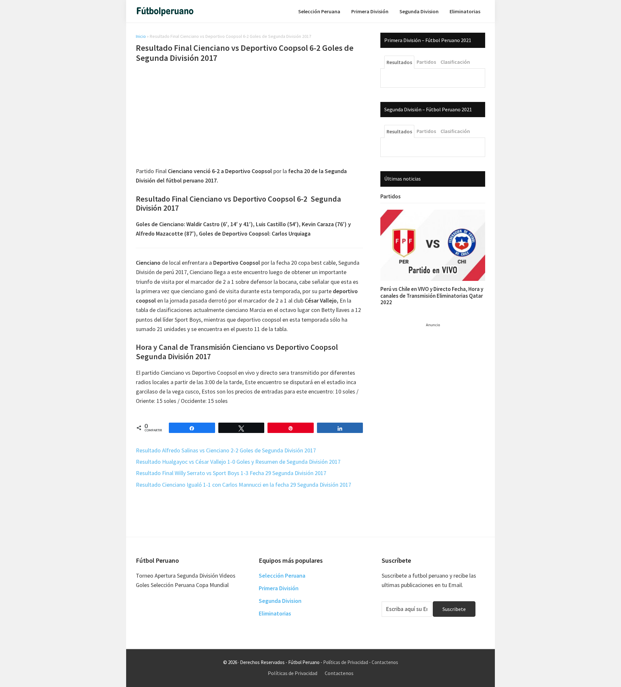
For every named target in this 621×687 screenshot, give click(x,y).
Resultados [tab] (399, 62)
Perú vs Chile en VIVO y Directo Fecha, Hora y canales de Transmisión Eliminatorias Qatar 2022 (431, 295)
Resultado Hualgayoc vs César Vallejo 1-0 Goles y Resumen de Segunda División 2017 (238, 461)
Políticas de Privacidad (345, 662)
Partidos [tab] (426, 62)
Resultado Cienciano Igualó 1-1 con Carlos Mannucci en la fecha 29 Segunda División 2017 (243, 484)
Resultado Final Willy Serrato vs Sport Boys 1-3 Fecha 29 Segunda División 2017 (231, 473)
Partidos (390, 196)
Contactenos (385, 662)
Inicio (141, 36)
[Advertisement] (249, 116)
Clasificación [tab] (455, 62)
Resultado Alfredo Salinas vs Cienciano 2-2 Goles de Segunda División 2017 (226, 450)
